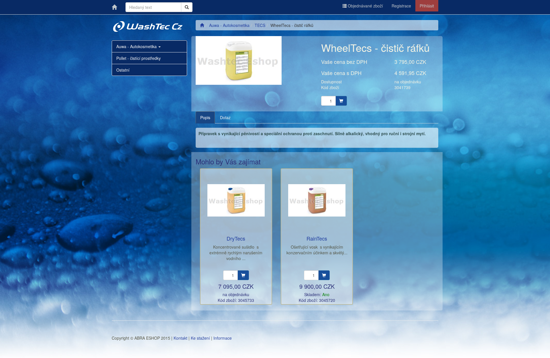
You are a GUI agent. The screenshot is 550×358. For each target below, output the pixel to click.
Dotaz (225, 117)
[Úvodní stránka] (202, 25)
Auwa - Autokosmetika (137, 46)
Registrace (401, 6)
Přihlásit (427, 6)
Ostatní (122, 70)
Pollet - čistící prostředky (138, 58)
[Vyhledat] (186, 7)
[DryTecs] (236, 200)
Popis (205, 117)
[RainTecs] (316, 200)
